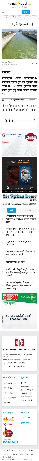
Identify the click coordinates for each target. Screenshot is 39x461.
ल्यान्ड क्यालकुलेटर (27, 393)
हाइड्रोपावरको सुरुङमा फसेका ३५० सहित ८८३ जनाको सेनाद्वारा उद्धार (21, 219)
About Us (5, 450)
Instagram (12, 393)
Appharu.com (27, 459)
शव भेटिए (15, 262)
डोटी (13, 17)
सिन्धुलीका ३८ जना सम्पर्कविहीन (18, 243)
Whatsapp (12, 398)
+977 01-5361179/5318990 (16, 363)
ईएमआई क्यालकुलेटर (27, 390)
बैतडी (34, 17)
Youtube (10, 403)
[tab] (12, 211)
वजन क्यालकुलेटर (26, 397)
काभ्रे (5, 17)
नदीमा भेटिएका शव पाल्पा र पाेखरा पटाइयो (20, 253)
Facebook (12, 384)
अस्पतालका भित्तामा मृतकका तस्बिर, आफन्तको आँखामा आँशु (20, 285)
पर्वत (20, 17)
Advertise (14, 450)
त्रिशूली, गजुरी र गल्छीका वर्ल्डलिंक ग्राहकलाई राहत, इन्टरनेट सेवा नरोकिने (20, 272)
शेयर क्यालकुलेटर (26, 386)
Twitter (11, 388)
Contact (21, 450)
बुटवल (26, 17)
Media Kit (30, 450)
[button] (35, 12)
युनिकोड (23, 383)
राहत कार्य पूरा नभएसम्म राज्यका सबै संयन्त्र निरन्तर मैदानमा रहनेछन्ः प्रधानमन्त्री (21, 232)
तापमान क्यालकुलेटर (27, 401)
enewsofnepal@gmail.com (16, 366)
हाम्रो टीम (25, 423)
